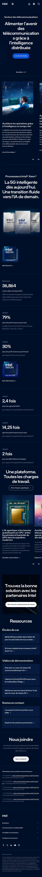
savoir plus (32, 861)
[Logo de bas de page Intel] (5, 816)
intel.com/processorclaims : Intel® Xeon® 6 (26, 787)
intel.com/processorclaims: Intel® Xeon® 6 (26, 793)
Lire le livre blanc (21, 56)
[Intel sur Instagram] (19, 845)
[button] (20, 823)
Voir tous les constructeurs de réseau (21, 604)
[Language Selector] (34, 4)
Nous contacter (21, 759)
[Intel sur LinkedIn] (11, 845)
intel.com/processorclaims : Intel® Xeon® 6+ (25, 776)
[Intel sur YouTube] (15, 845)
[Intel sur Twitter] (7, 845)
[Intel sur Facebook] (3, 845)
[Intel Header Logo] (5, 4)
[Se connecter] (29, 4)
